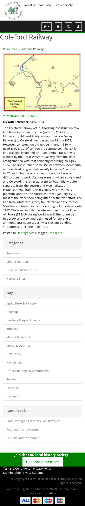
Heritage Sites (26, 233)
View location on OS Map (20, 116)
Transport (55, 233)
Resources (10, 49)
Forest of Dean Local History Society (48, 5)
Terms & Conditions (16, 468)
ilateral (52, 493)
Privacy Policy (42, 468)
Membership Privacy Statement (24, 473)
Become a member (42, 461)
